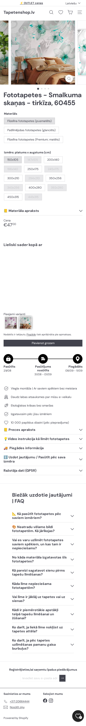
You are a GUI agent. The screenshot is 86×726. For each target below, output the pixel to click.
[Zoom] (69, 78)
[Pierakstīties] (62, 678)
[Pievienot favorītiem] (77, 259)
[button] (11, 323)
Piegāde (31, 334)
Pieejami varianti (14, 314)
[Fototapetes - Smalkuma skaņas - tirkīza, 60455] (43, 262)
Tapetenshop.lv (19, 12)
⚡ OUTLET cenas (31, 3)
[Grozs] (70, 12)
